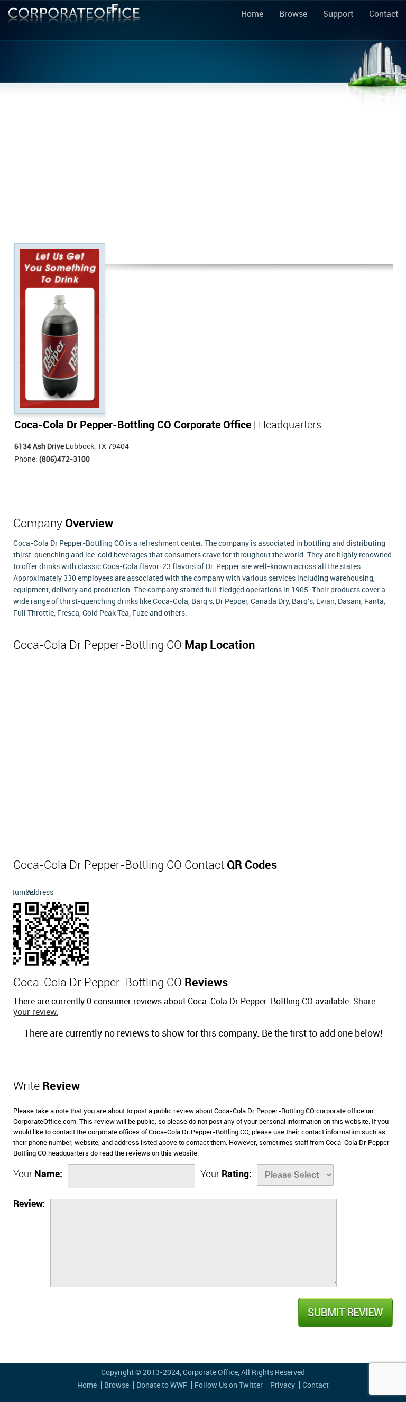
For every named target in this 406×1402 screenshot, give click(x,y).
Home (252, 15)
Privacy (282, 1385)
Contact (383, 15)
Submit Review (345, 1312)
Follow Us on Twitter (229, 1385)
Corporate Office (74, 22)
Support (338, 15)
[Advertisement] (203, 164)
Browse (293, 15)
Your (37, 1174)
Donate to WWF (161, 1385)
